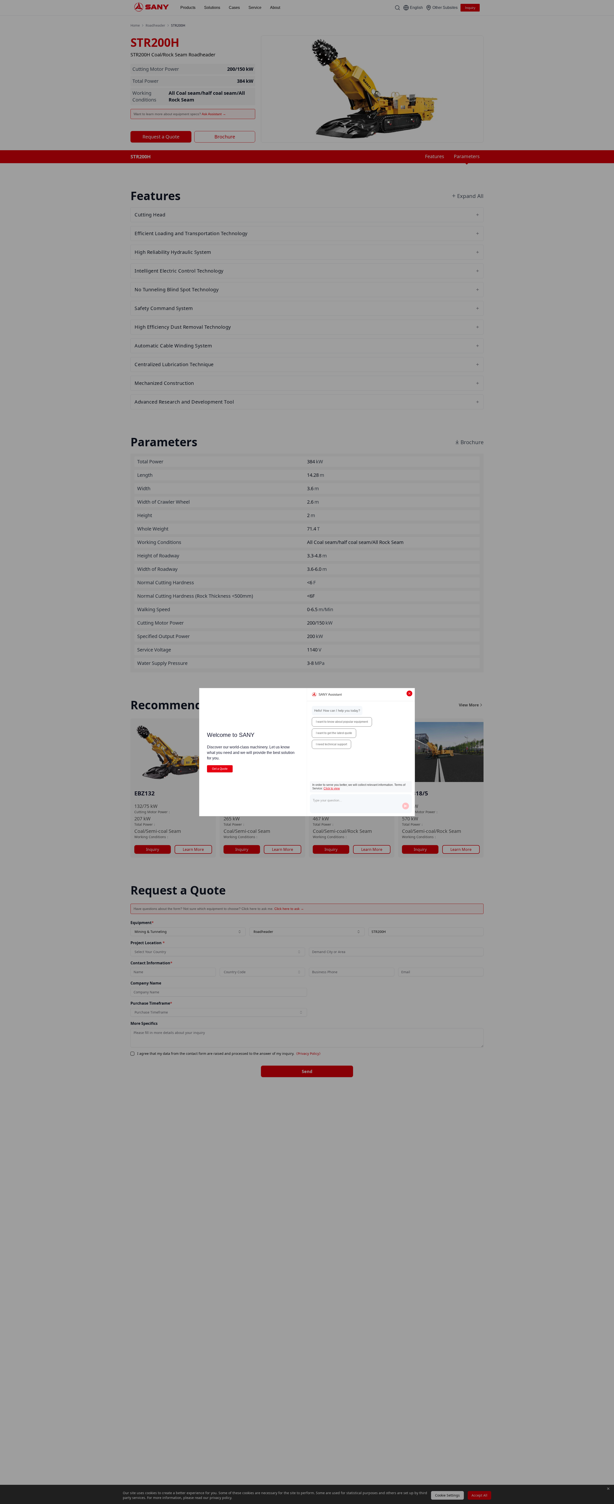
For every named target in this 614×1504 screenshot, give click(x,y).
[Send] (405, 806)
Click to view (332, 788)
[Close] (409, 693)
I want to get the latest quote (334, 733)
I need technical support (331, 744)
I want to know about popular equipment (342, 721)
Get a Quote (220, 768)
